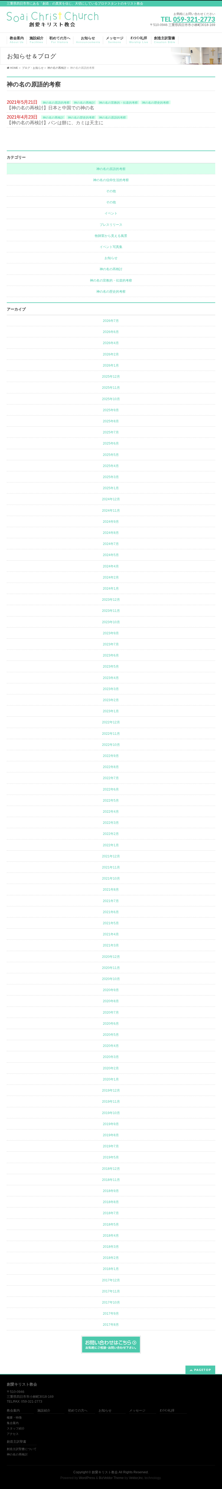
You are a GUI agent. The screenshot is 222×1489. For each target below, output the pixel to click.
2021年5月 (111, 923)
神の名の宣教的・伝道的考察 (118, 102)
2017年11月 (111, 1291)
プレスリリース (111, 225)
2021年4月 (111, 934)
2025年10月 (111, 399)
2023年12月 (111, 600)
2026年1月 (111, 365)
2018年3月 (111, 1247)
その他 (111, 191)
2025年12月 (111, 376)
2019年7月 (111, 1146)
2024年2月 (111, 577)
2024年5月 (111, 555)
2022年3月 (111, 823)
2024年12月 (111, 499)
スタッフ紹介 (16, 1428)
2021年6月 (111, 912)
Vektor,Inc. (136, 1478)
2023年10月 (111, 622)
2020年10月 (111, 979)
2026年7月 (111, 321)
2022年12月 (111, 722)
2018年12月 (111, 1169)
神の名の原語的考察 (56, 102)
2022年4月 (111, 812)
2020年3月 (111, 1057)
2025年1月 (111, 488)
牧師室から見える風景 (111, 236)
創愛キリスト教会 (105, 1472)
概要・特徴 (14, 1417)
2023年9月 (111, 633)
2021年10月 (111, 878)
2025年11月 (111, 388)
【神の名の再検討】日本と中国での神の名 (50, 107)
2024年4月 (111, 566)
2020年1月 (111, 1079)
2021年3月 (111, 945)
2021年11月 (111, 867)
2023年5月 (111, 666)
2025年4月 (111, 466)
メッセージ (137, 1410)
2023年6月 (111, 655)
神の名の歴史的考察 (155, 102)
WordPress (87, 1478)
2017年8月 (111, 1325)
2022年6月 (111, 789)
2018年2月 (111, 1258)
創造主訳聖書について (22, 1449)
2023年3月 (111, 689)
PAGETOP (202, 1370)
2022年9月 (111, 756)
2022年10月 (111, 745)
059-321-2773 (194, 19)
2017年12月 (111, 1280)
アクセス (13, 1433)
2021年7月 (111, 901)
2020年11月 (111, 968)
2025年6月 (111, 443)
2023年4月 (111, 678)
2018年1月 (111, 1269)
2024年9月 (111, 522)
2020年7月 (111, 1012)
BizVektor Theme (111, 1478)
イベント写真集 (111, 247)
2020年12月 (111, 957)
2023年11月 (111, 611)
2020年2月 (111, 1068)
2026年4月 (111, 343)
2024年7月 (111, 544)
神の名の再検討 (84, 102)
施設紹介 (43, 1410)
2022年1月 (111, 845)
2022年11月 (111, 734)
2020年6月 (111, 1024)
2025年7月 (111, 432)
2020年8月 (111, 1001)
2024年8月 (111, 533)
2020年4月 (111, 1046)
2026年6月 (111, 332)
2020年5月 (111, 1035)
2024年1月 (111, 588)
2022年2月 (111, 834)
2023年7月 (111, 644)
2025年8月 (111, 421)
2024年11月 (111, 510)
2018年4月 (111, 1235)
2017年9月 (111, 1313)
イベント (111, 213)
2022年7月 (111, 778)
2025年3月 (111, 477)
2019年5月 (111, 1157)
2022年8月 (111, 767)
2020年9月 (111, 990)
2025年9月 (111, 410)
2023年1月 (111, 711)
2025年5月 (111, 455)
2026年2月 (111, 354)
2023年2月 (111, 700)
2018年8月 (111, 1202)
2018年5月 (111, 1224)
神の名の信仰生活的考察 (111, 180)
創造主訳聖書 (16, 1442)
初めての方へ (77, 1410)
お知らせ (111, 258)
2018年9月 (111, 1191)
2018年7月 (111, 1213)
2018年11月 (111, 1180)
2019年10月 (111, 1113)
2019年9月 (111, 1124)
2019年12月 (111, 1090)
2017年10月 (111, 1302)
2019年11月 (111, 1101)
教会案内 (13, 1410)
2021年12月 (111, 856)
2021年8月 (111, 890)
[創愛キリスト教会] (52, 20)
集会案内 (13, 1423)
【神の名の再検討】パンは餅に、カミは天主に (55, 122)
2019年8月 (111, 1135)
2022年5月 (111, 800)
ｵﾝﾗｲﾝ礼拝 (167, 1410)
